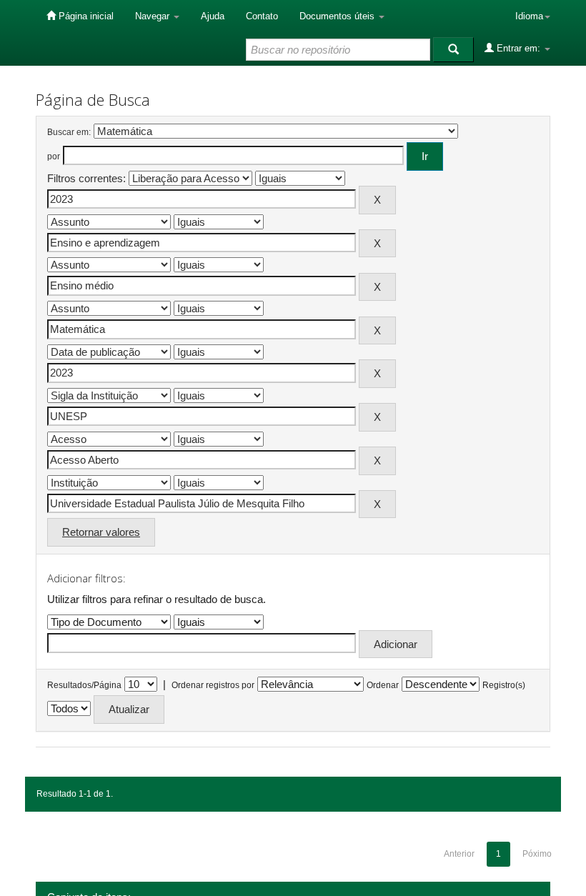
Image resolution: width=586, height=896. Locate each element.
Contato (262, 16)
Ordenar (383, 685)
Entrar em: (518, 48)
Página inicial (85, 16)
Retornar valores (101, 532)
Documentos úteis (338, 16)
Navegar (153, 16)
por (53, 156)
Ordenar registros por (213, 685)
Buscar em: (69, 132)
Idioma (529, 16)
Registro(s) (503, 685)
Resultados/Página (84, 685)
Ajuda (212, 16)
